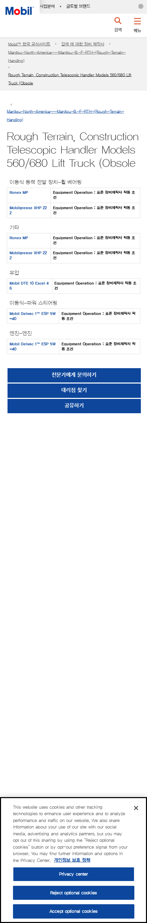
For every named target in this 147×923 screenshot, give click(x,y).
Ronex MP (19, 192)
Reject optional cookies (73, 892)
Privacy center (73, 874)
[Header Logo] (20, 7)
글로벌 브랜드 (78, 6)
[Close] (136, 808)
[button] (137, 24)
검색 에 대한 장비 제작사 (82, 44)
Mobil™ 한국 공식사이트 (29, 44)
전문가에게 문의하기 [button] (74, 375)
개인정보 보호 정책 (72, 860)
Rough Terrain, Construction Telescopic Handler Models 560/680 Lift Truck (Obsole (69, 79)
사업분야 (47, 6)
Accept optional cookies (73, 911)
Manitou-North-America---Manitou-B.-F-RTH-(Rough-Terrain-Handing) (66, 56)
